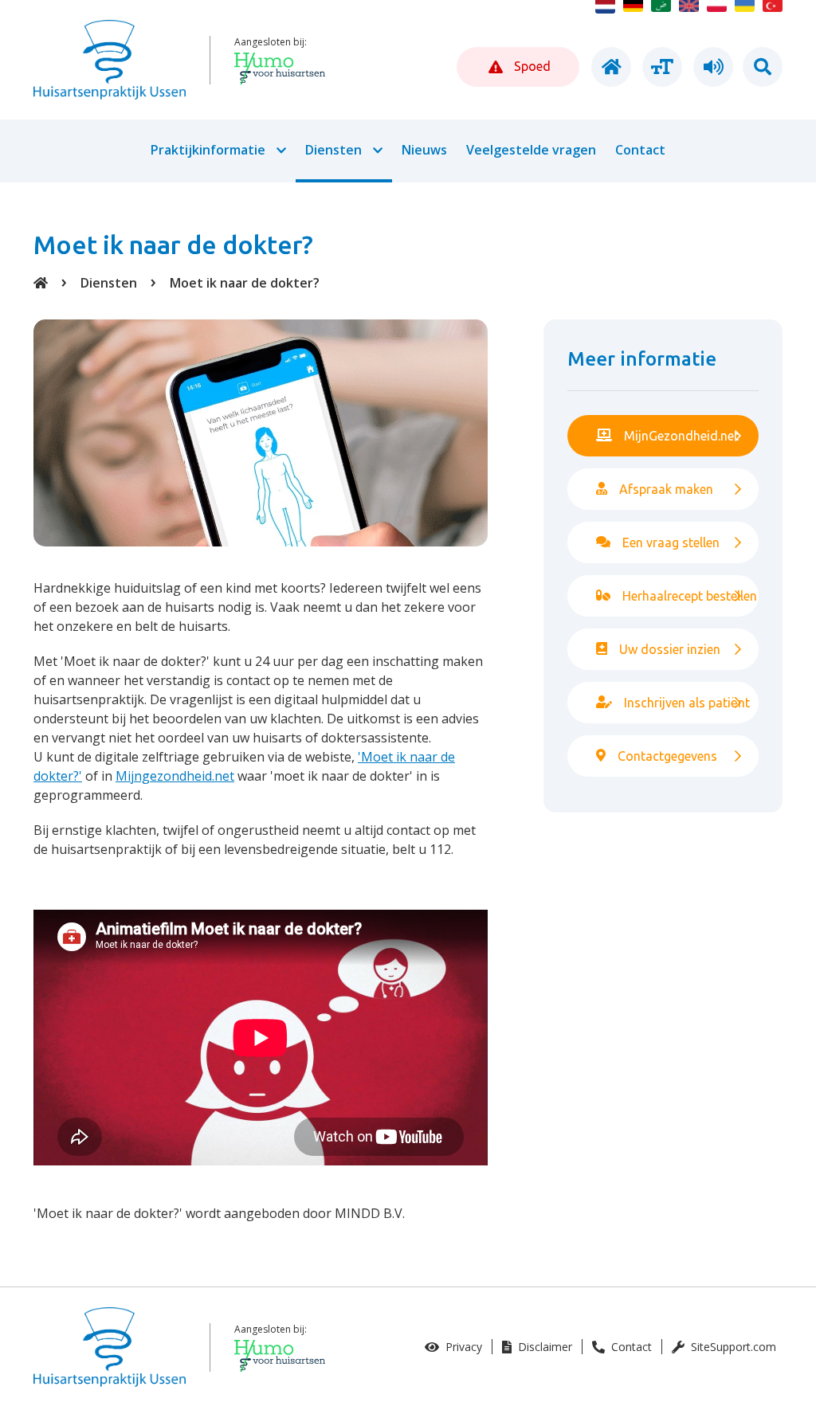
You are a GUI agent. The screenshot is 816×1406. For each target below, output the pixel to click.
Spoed (531, 66)
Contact (630, 1346)
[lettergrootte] (659, 67)
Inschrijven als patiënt (687, 702)
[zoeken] (763, 67)
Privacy (462, 1346)
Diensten (108, 283)
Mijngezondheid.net (175, 776)
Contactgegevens (667, 756)
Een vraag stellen (671, 542)
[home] (608, 67)
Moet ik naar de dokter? (245, 283)
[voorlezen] (710, 67)
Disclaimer (543, 1346)
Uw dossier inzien (669, 649)
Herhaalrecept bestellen (689, 596)
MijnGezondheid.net (681, 436)
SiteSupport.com (732, 1346)
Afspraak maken (666, 489)
